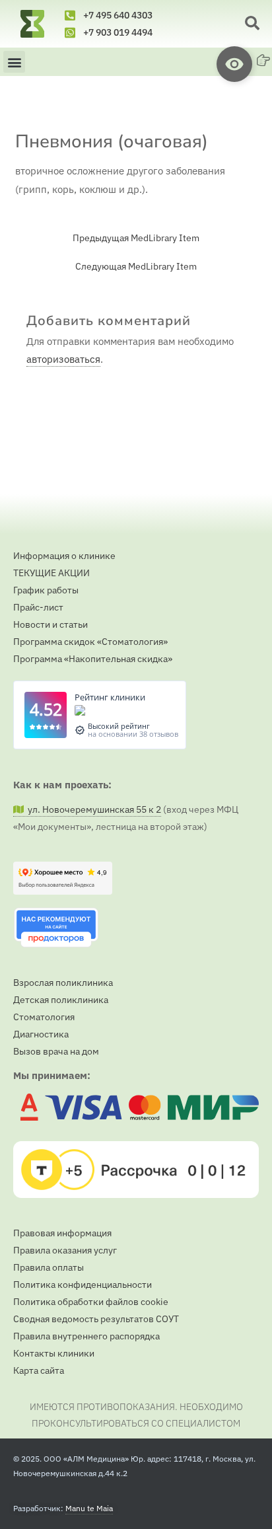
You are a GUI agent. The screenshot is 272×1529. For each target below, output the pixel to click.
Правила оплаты (48, 1267)
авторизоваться (63, 359)
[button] (252, 24)
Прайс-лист (38, 607)
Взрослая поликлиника (63, 982)
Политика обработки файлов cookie (90, 1302)
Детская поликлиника (60, 1000)
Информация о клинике (64, 556)
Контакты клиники (53, 1353)
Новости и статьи (50, 624)
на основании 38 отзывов (133, 734)
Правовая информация (62, 1233)
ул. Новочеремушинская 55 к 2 (92, 809)
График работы (46, 590)
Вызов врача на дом (56, 1051)
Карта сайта (38, 1370)
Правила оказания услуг (65, 1250)
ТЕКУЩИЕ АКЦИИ (51, 573)
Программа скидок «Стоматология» (90, 642)
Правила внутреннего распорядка (86, 1336)
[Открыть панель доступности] (234, 64)
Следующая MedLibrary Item (136, 267)
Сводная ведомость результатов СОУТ (96, 1319)
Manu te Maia (89, 1508)
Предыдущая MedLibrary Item (136, 238)
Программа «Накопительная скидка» (92, 659)
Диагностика (41, 1034)
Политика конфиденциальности (82, 1284)
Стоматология (44, 1017)
